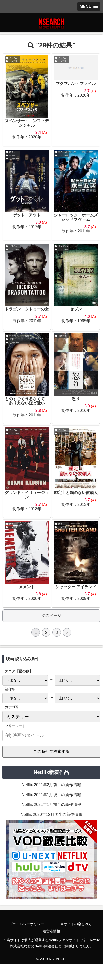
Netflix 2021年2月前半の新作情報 (51, 785)
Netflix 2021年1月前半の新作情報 (51, 804)
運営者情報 (51, 931)
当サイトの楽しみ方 (76, 924)
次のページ (52, 615)
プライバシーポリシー (26, 924)
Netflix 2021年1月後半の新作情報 (51, 795)
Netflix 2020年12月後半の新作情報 (51, 814)
